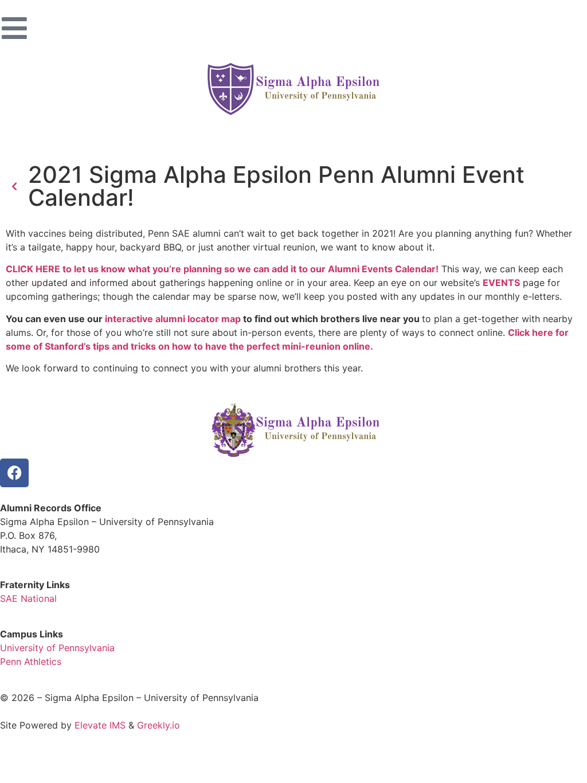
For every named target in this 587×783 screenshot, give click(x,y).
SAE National (28, 598)
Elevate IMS (100, 725)
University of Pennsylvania (57, 647)
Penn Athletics (30, 661)
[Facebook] (14, 473)
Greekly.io (158, 725)
